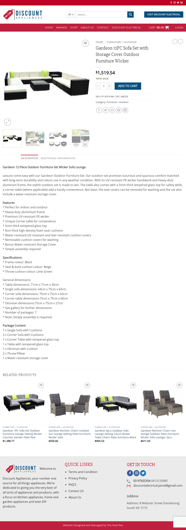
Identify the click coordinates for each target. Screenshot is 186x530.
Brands (61, 27)
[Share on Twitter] (106, 110)
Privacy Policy (77, 478)
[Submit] (130, 14)
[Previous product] (180, 41)
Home (99, 42)
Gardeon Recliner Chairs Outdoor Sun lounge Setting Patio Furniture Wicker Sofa (70, 434)
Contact (103, 27)
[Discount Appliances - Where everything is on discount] (23, 15)
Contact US (76, 491)
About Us (87, 27)
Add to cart (128, 86)
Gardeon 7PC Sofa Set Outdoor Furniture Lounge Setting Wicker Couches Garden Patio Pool (22, 434)
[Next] (84, 82)
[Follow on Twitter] (178, 2)
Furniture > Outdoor (122, 42)
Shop (74, 27)
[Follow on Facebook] (171, 2)
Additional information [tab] (58, 158)
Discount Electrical (126, 27)
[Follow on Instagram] (174, 2)
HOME (49, 27)
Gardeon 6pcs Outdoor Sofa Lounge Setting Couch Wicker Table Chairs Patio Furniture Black (115, 434)
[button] (159, 28)
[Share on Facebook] (99, 110)
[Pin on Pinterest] (119, 110)
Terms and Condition (83, 472)
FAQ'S (72, 485)
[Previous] (9, 82)
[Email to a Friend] (112, 110)
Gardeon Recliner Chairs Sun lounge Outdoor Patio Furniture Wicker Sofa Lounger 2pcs (160, 434)
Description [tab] (29, 158)
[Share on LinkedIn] (125, 110)
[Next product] (174, 41)
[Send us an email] (181, 2)
